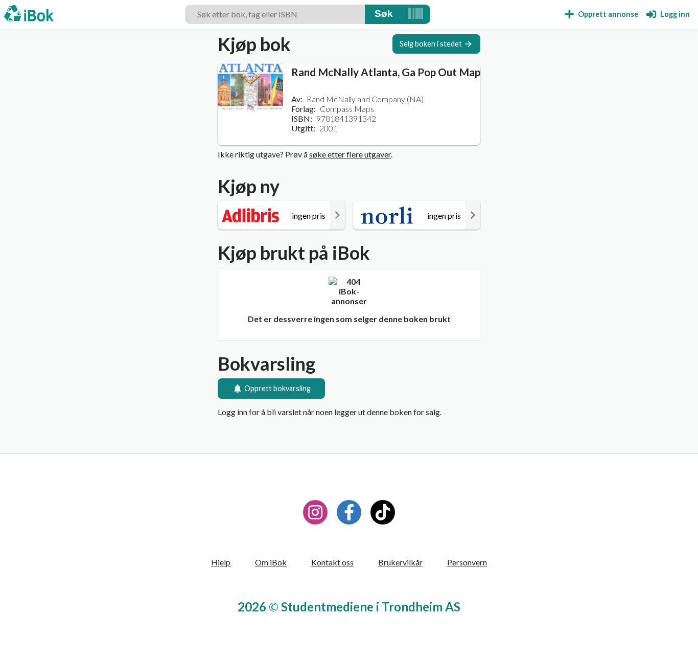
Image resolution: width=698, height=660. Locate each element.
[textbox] (275, 14)
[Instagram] (315, 512)
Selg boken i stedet (431, 43)
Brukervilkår (400, 562)
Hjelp (220, 562)
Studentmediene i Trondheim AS (370, 606)
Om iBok (271, 562)
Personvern (467, 562)
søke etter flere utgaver (350, 154)
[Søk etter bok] (384, 14)
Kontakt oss (332, 562)
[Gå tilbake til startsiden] (29, 14)
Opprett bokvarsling (277, 388)
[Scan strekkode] (415, 14)
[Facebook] (349, 512)
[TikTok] (382, 512)
